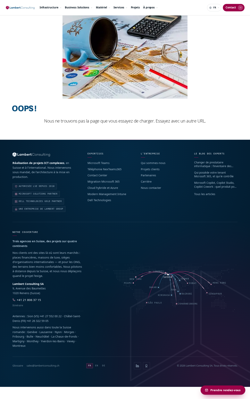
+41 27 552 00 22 (51, 316)
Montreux (19, 346)
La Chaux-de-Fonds (64, 336)
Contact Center (97, 175)
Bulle (30, 336)
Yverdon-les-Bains (53, 341)
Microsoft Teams (99, 163)
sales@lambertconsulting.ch (43, 365)
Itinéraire (17, 305)
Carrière (146, 181)
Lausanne (45, 332)
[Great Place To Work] (146, 365)
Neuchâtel (42, 336)
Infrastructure (49, 7)
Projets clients (150, 169)
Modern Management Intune (107, 194)
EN (96, 365)
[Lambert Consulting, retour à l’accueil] (45, 154)
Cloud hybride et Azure (103, 188)
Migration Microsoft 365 (104, 181)
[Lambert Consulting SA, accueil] (20, 8)
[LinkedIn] (137, 365)
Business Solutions (77, 7)
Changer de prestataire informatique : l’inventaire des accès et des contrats (212, 164)
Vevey (71, 341)
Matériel (101, 7)
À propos (149, 7)
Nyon (58, 332)
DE (103, 365)
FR (89, 365)
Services (118, 7)
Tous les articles (204, 194)
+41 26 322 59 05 (37, 321)
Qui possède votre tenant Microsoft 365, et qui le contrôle (214, 174)
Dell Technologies (99, 200)
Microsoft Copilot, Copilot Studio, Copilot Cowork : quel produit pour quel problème (215, 185)
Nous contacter (151, 188)
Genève (32, 332)
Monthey (32, 341)
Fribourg (18, 336)
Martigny (18, 341)
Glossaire (17, 365)
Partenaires (148, 175)
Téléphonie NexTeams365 (104, 169)
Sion (30, 316)
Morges (69, 332)
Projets (135, 7)
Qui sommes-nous (153, 163)
